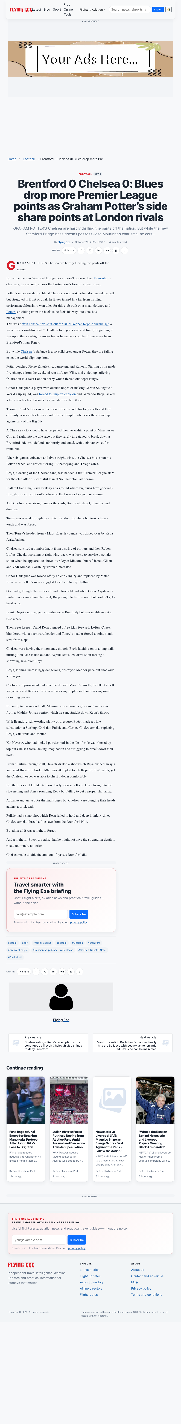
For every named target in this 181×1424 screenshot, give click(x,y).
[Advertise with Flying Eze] (90, 58)
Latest (36, 9)
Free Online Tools (68, 9)
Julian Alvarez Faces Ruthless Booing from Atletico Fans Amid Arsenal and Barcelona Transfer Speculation (68, 1139)
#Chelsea (77, 942)
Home (12, 159)
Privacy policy (141, 1288)
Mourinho (100, 278)
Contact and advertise (147, 1276)
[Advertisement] (90, 124)
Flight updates (90, 1276)
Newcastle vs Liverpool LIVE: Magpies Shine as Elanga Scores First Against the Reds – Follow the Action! (109, 1141)
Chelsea (26, 351)
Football (29, 159)
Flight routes (89, 1294)
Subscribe (79, 914)
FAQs (134, 1282)
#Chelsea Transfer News (92, 950)
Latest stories (89, 1270)
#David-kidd (15, 957)
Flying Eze (64, 242)
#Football (62, 942)
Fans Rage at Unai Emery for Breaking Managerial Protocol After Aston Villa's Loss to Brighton (23, 1139)
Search (158, 9)
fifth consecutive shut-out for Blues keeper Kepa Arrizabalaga (65, 323)
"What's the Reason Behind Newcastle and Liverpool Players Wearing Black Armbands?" (153, 1139)
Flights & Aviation (91, 9)
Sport (57, 9)
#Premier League (18, 950)
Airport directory (92, 1282)
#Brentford (94, 942)
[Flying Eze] (20, 9)
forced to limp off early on (58, 393)
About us (137, 1270)
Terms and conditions (146, 1294)
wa (107, 250)
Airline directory (91, 1288)
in (98, 250)
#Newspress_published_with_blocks (53, 950)
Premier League (42, 942)
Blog (47, 9)
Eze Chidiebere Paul (24, 1171)
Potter (11, 311)
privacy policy (78, 922)
